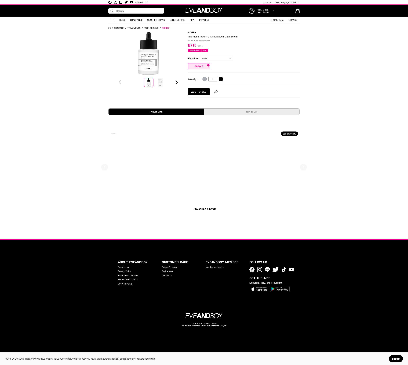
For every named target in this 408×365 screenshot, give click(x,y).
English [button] (294, 2)
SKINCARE (119, 28)
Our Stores (267, 2)
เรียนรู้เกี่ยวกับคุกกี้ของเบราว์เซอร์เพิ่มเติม (137, 358)
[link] (109, 28)
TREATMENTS (133, 28)
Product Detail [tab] (156, 111)
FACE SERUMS (151, 28)
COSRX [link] (165, 28)
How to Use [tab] (251, 111)
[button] (297, 11)
